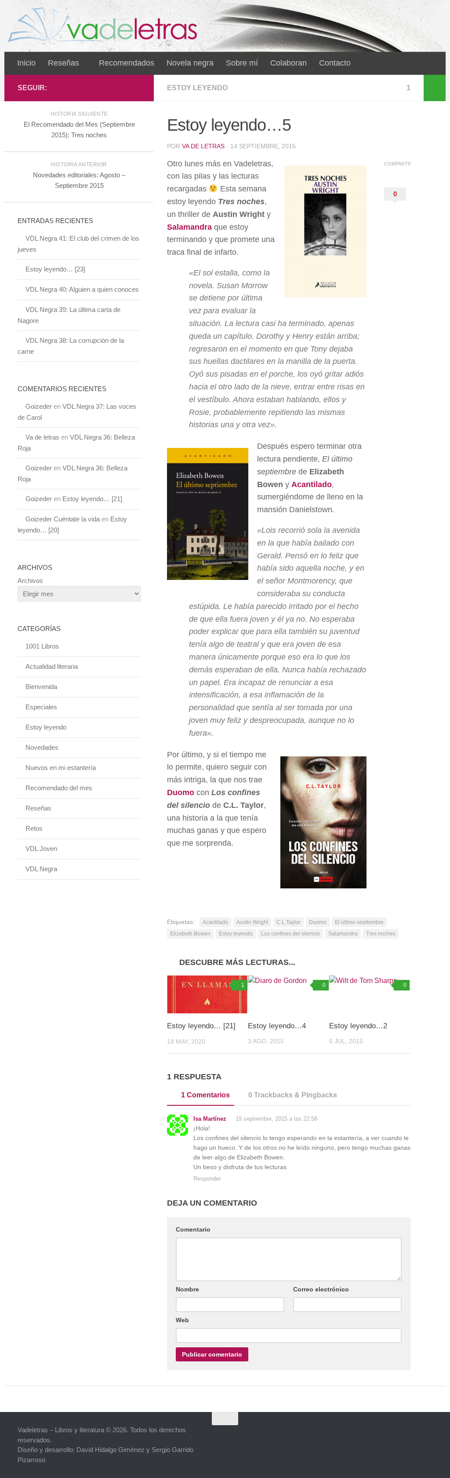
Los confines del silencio (290, 934)
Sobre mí (242, 63)
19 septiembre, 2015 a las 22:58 (275, 1118)
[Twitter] (121, 87)
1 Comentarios (205, 1095)
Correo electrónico (321, 1289)
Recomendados (126, 63)
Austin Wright (252, 922)
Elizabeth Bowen (190, 934)
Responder (207, 1178)
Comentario (193, 1229)
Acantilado (311, 484)
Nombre (187, 1289)
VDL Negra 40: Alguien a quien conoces (82, 289)
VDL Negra (41, 869)
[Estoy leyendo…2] (369, 994)
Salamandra (189, 227)
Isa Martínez (209, 1118)
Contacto (335, 63)
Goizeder (38, 406)
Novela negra (190, 63)
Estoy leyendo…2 (358, 1026)
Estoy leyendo (197, 88)
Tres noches (381, 934)
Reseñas (63, 63)
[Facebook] (107, 87)
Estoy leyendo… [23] (55, 269)
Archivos (30, 580)
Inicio (26, 63)
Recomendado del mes (58, 788)
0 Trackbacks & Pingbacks (292, 1095)
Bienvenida (41, 686)
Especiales (41, 707)
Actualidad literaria (51, 666)
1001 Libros (42, 646)
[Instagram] (135, 87)
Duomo (180, 792)
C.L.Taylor (288, 922)
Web (182, 1320)
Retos (34, 828)
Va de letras (203, 146)
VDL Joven (41, 848)
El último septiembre (359, 922)
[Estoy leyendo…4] (288, 994)
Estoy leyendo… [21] (201, 1026)
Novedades (41, 747)
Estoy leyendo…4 (277, 1026)
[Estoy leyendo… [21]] (207, 995)
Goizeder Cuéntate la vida (62, 519)
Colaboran (288, 63)
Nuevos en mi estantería (60, 767)
